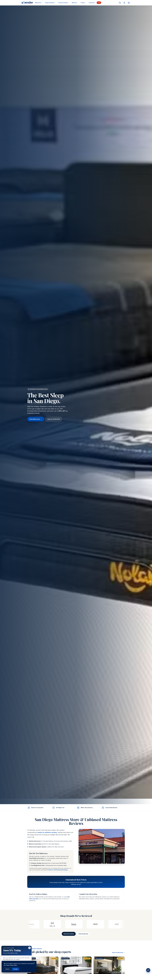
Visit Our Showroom (53, 419)
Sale (99, 2)
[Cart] (128, 2)
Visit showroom (83, 934)
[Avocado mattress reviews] (29, 924)
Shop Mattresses (34, 419)
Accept (15, 969)
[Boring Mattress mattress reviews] (72, 924)
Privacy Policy (13, 965)
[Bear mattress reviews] (51, 924)
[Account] (124, 2)
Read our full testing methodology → (59, 869)
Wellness (74, 2)
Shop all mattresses (117, 952)
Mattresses (38, 2)
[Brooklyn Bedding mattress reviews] (94, 924)
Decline (7, 969)
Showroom (92, 2)
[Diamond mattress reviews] (115, 924)
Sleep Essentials (49, 2)
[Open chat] (148, 970)
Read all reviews (69, 934)
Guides (83, 2)
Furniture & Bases (63, 2)
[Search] (120, 2)
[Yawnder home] (27, 2)
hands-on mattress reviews (47, 832)
